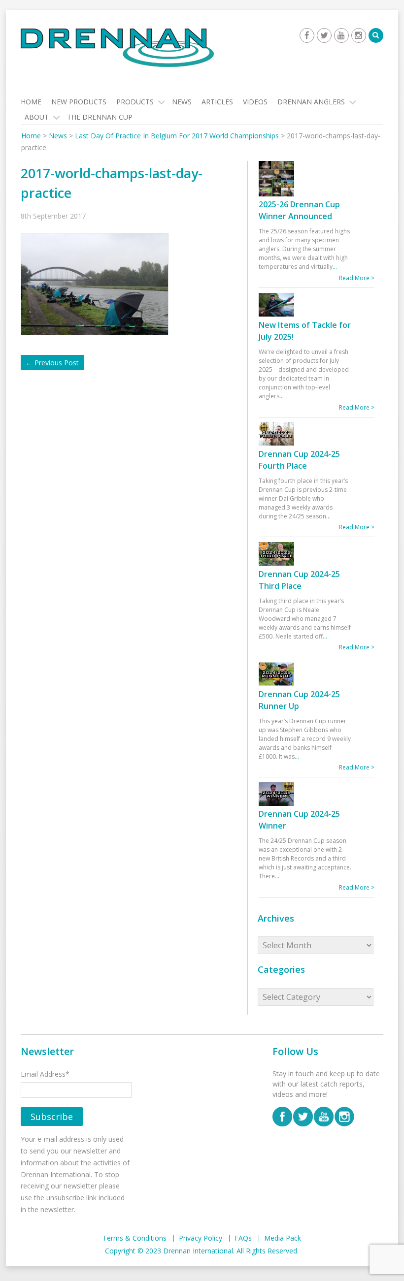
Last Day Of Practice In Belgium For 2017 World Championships (177, 135)
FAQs (243, 1238)
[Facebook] (307, 35)
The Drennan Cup (100, 117)
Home (31, 101)
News (182, 101)
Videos (255, 101)
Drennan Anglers (311, 101)
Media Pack (282, 1238)
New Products (78, 101)
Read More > (356, 278)
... (335, 266)
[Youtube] (341, 35)
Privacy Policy (200, 1238)
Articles (217, 101)
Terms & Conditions (134, 1238)
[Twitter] (324, 35)
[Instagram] (358, 35)
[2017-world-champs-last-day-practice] (98, 283)
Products (135, 101)
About (37, 117)
